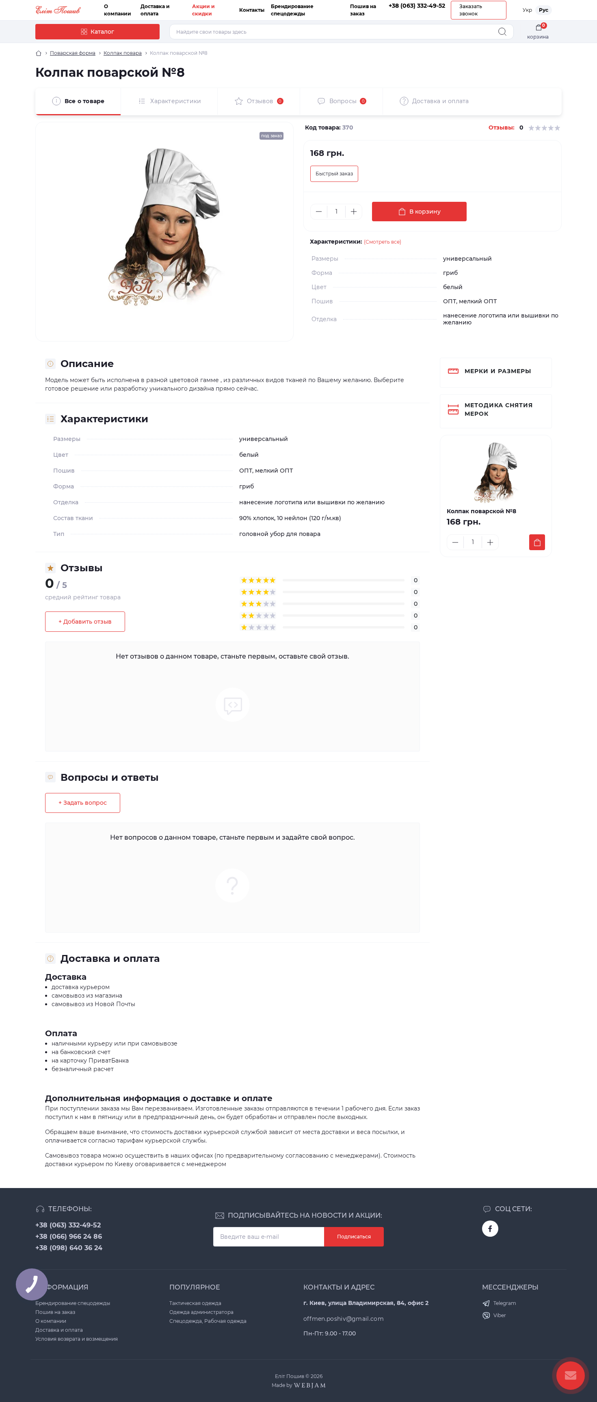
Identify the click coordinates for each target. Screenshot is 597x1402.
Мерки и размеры (498, 371)
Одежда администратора (201, 1312)
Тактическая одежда (195, 1303)
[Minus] (319, 211)
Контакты (251, 10)
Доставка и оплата (59, 1330)
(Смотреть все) (382, 242)
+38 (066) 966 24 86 (68, 1236)
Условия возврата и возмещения (76, 1339)
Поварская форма (72, 53)
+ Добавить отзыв (85, 621)
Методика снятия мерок (499, 409)
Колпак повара (123, 53)
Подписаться (354, 1237)
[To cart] (537, 542)
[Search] (502, 31)
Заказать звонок (470, 10)
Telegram (504, 1303)
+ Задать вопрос (82, 802)
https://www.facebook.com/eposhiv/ (490, 1229)
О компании (50, 1321)
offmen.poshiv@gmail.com (343, 1318)
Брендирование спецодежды (72, 1303)
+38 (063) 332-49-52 (68, 1225)
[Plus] (354, 211)
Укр (527, 10)
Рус (543, 10)
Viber (499, 1315)
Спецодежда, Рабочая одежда (208, 1321)
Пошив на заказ (55, 1312)
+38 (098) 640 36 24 (68, 1248)
